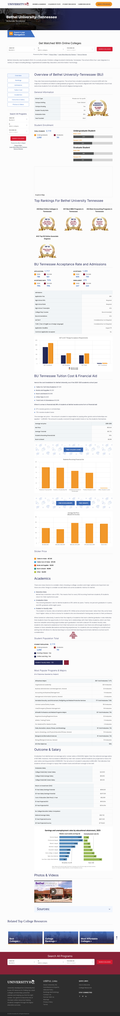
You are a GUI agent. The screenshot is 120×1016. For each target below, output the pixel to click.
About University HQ (50, 985)
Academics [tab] (18, 95)
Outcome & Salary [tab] (18, 100)
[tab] (116, 937)
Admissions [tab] (18, 85)
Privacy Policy (48, 1002)
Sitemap (46, 1000)
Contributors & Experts (51, 987)
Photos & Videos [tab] (18, 104)
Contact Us (47, 995)
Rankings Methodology (51, 992)
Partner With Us (48, 997)
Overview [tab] (18, 76)
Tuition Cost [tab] (18, 90)
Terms (45, 1004)
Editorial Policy (48, 990)
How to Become (84, 985)
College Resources (85, 988)
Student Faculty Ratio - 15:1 (44, 662)
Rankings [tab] (18, 80)
